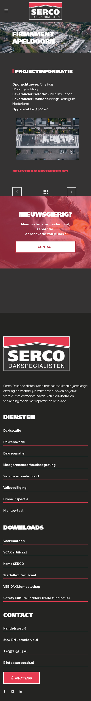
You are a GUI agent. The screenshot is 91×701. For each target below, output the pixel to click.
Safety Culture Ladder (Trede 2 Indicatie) (36, 598)
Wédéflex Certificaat (19, 575)
